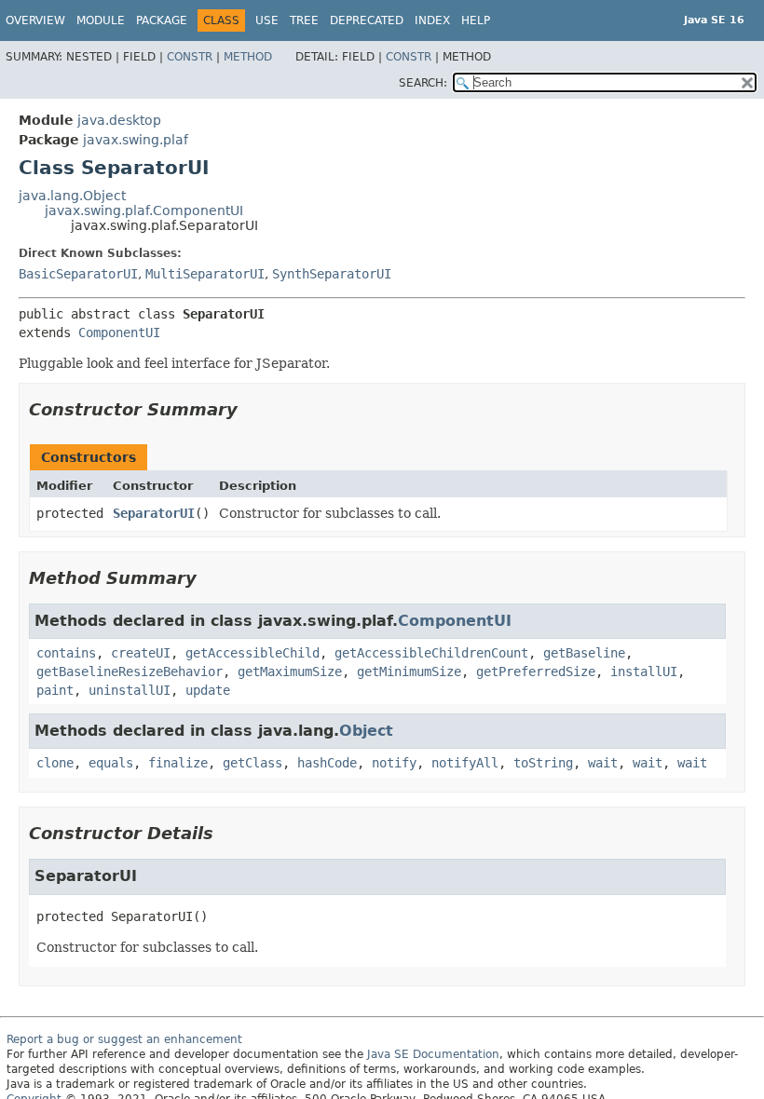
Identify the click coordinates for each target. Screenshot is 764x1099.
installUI (643, 671)
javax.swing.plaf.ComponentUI (144, 210)
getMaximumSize (290, 671)
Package (161, 20)
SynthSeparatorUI (331, 273)
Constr (189, 56)
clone (55, 762)
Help (475, 20)
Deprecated (366, 20)
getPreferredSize (535, 671)
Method (248, 56)
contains (66, 652)
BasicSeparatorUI (78, 273)
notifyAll (464, 762)
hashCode (327, 762)
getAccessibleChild (252, 652)
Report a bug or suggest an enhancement (124, 1039)
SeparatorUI (154, 513)
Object (366, 730)
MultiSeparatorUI (205, 273)
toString (543, 762)
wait (603, 762)
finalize (178, 762)
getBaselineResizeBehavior (129, 671)
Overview (35, 20)
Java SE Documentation (433, 1054)
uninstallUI (130, 690)
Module (100, 20)
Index (432, 20)
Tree (304, 20)
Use (267, 20)
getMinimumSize (409, 671)
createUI (141, 652)
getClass (252, 762)
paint (55, 690)
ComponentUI (119, 332)
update (207, 690)
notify (394, 762)
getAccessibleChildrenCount (431, 652)
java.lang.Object (72, 195)
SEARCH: (423, 82)
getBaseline (584, 652)
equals (111, 762)
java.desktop (119, 120)
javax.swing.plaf (135, 139)
